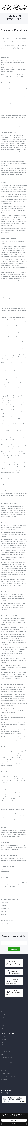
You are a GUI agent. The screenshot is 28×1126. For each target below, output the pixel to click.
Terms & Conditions (5, 1020)
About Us (3, 1011)
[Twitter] (4, 1093)
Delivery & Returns (5, 1017)
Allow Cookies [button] (14, 1120)
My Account (3, 1025)
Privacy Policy (4, 1022)
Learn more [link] (11, 1117)
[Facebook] (1, 1093)
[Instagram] (7, 1093)
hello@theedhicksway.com (7, 1057)
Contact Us (3, 1014)
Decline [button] (14, 1123)
